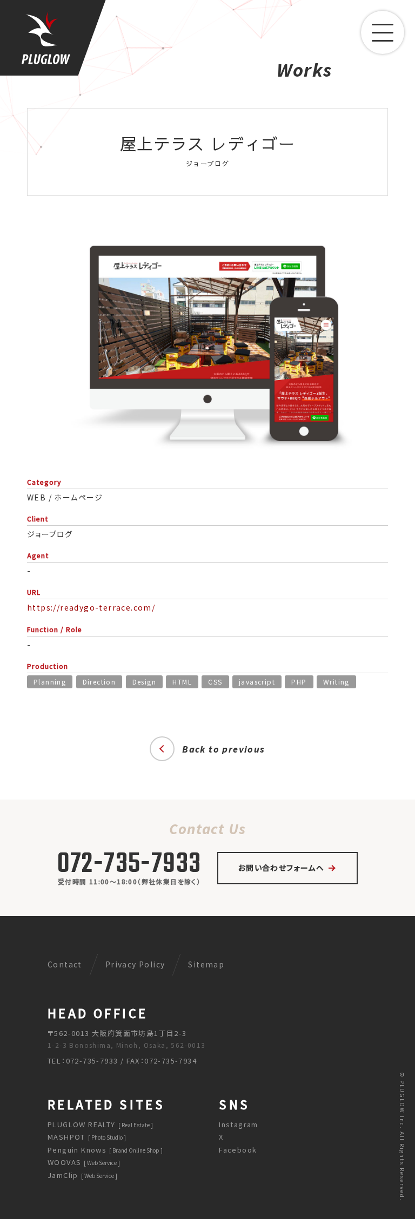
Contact (65, 964)
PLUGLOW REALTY (99, 1124)
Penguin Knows (103, 1149)
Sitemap (207, 964)
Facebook (238, 1149)
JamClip (81, 1174)
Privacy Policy (135, 964)
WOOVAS (82, 1162)
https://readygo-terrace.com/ (91, 607)
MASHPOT (85, 1137)
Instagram (239, 1124)
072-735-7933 (129, 864)
